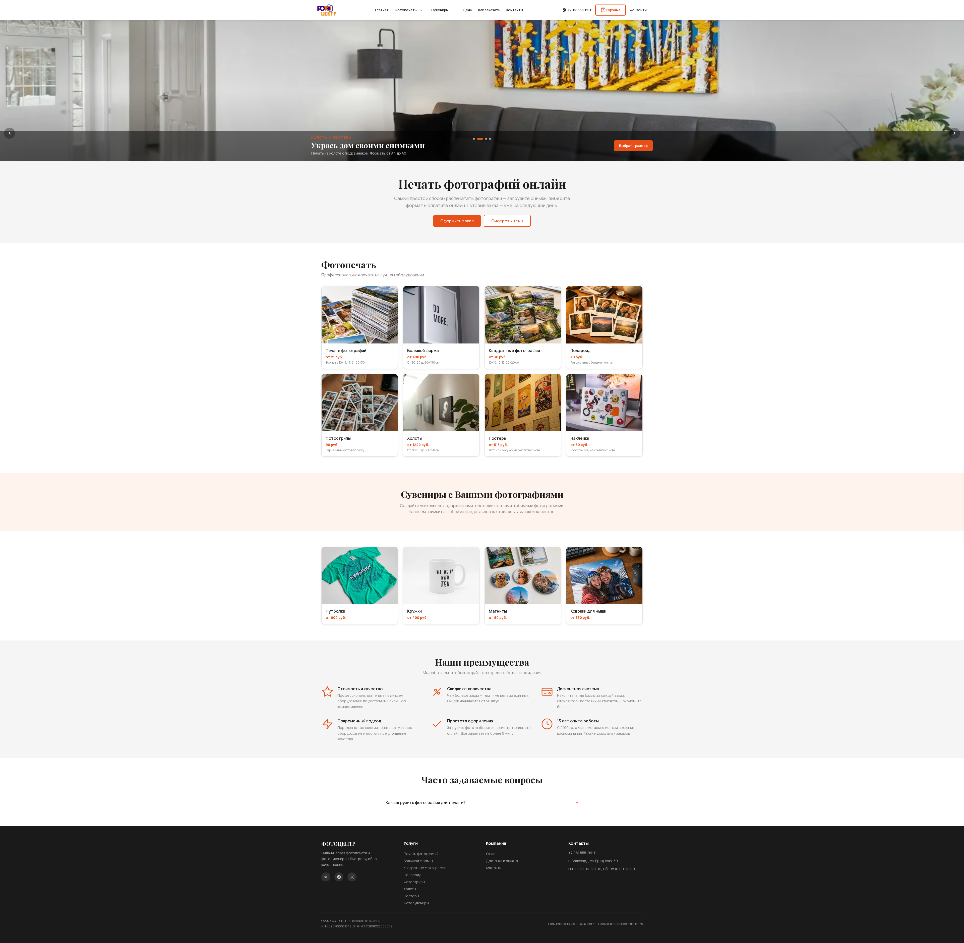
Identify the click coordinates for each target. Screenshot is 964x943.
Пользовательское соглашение (620, 924)
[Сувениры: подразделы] (453, 10)
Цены (467, 10)
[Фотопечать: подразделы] (421, 10)
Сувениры (439, 10)
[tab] (474, 139)
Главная (382, 10)
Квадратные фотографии (425, 867)
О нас (490, 853)
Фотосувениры (416, 903)
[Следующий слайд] (954, 133)
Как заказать (489, 10)
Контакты (514, 10)
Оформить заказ (457, 221)
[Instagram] (351, 876)
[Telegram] (338, 876)
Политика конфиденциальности (571, 924)
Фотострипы (414, 881)
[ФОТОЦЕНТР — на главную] (326, 10)
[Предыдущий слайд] (9, 133)
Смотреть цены (507, 221)
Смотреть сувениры (629, 145)
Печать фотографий (421, 853)
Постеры (411, 896)
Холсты (410, 888)
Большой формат (418, 860)
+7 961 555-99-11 (582, 852)
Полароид (412, 874)
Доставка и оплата (502, 860)
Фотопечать (406, 10)
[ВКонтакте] (325, 876)
